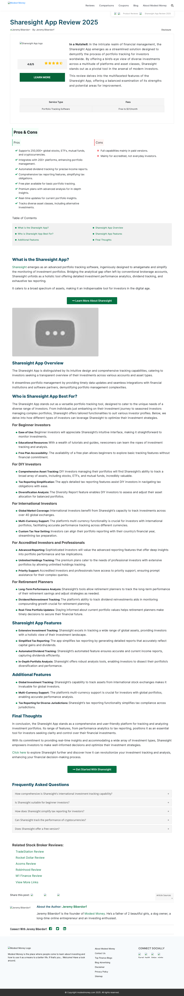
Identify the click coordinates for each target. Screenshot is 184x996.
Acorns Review (26, 863)
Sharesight (19, 267)
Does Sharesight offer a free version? (37, 828)
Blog (135, 5)
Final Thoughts (103, 239)
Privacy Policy (101, 971)
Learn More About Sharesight (93, 300)
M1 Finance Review (29, 875)
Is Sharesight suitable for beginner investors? (42, 802)
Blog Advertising (102, 962)
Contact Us (100, 953)
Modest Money (95, 913)
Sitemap (99, 976)
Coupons (124, 5)
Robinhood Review (28, 869)
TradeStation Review (30, 851)
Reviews (90, 5)
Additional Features (28, 239)
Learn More (42, 77)
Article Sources (164, 895)
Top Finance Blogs (103, 958)
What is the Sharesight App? (33, 227)
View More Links (27, 882)
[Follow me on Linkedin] (64, 929)
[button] (172, 5)
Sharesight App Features (108, 233)
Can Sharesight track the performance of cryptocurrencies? (50, 820)
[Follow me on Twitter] (57, 929)
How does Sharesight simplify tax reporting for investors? (49, 811)
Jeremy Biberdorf (74, 906)
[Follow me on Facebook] (50, 929)
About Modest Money (155, 5)
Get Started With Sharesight (93, 769)
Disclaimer (100, 967)
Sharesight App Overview (109, 227)
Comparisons (106, 5)
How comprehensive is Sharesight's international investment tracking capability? (63, 793)
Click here (19, 752)
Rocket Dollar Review (30, 857)
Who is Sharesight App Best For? (35, 233)
